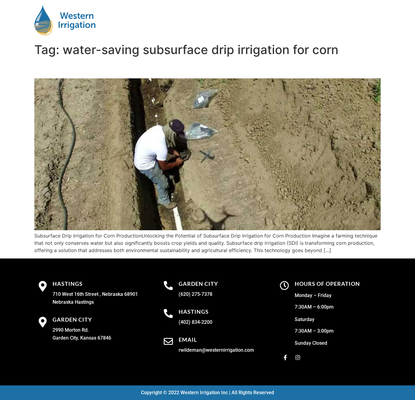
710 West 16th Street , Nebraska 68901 (95, 294)
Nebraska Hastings (73, 302)
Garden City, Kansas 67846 (82, 338)
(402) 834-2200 (195, 322)
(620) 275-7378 (195, 294)
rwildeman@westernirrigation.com (216, 350)
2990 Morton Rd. (71, 330)
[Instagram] (297, 357)
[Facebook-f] (285, 357)
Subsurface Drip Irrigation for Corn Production (140, 68)
